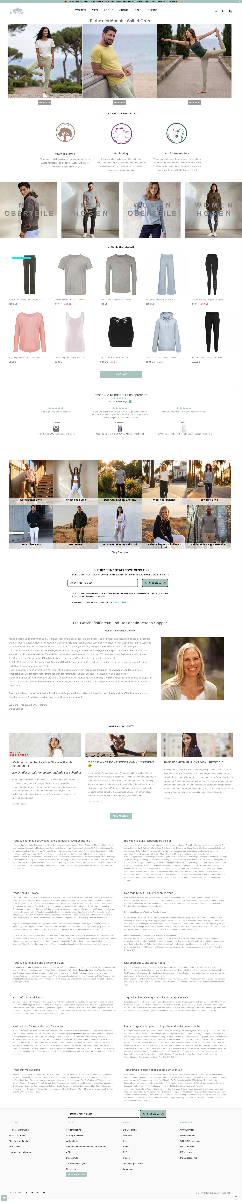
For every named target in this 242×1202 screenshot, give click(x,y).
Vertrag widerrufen (76, 1174)
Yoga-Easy (110, 848)
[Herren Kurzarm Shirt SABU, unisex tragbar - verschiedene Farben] (183, 429)
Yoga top (102, 1083)
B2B (125, 1152)
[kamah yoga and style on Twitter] (32, 1192)
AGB (68, 1152)
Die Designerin (130, 1130)
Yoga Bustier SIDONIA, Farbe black (114, 357)
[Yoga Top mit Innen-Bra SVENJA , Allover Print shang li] (56, 429)
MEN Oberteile (187, 1146)
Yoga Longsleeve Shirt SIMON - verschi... (116, 300)
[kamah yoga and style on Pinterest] (44, 1192)
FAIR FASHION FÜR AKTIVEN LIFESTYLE (194, 762)
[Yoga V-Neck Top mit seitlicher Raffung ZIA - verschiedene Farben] (120, 429)
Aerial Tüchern (18, 979)
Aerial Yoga (27, 1005)
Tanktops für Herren (86, 970)
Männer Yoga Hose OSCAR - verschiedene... (26, 300)
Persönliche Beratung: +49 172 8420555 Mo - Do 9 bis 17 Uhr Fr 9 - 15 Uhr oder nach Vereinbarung (20, 1141)
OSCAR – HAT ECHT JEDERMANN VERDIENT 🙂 (121, 764)
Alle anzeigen (121, 816)
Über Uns (127, 1135)
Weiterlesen (19, 804)
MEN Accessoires (188, 1158)
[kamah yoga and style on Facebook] (26, 1192)
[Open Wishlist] (4, 1198)
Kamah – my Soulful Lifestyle (120, 630)
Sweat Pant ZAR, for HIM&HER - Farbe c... (208, 357)
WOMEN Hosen (187, 1135)
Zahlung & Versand (74, 1135)
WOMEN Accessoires (190, 1141)
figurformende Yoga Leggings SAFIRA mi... (208, 300)
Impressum (128, 1169)
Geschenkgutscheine (133, 1163)
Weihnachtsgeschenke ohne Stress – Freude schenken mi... (42, 764)
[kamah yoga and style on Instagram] (38, 1192)
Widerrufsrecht (73, 1141)
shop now (121, 374)
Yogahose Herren (79, 1034)
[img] (120, 398)
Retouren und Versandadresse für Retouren (86, 1146)
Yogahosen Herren (40, 967)
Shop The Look (123, 517)
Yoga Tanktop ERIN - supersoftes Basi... (70, 357)
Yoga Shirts (65, 970)
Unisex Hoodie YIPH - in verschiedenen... (162, 357)
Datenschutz (72, 1158)
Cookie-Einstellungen (75, 1163)
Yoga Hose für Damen (24, 967)
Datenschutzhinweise (121, 602)
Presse (126, 1158)
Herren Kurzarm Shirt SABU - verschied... (71, 300)
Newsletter (71, 1169)
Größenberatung (73, 1130)
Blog (125, 1141)
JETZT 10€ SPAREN (155, 583)
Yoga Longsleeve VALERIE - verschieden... (26, 357)
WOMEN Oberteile (188, 1130)
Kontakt (126, 1146)
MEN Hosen (186, 1152)
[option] (45, 773)
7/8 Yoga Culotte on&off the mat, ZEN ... (161, 300)
